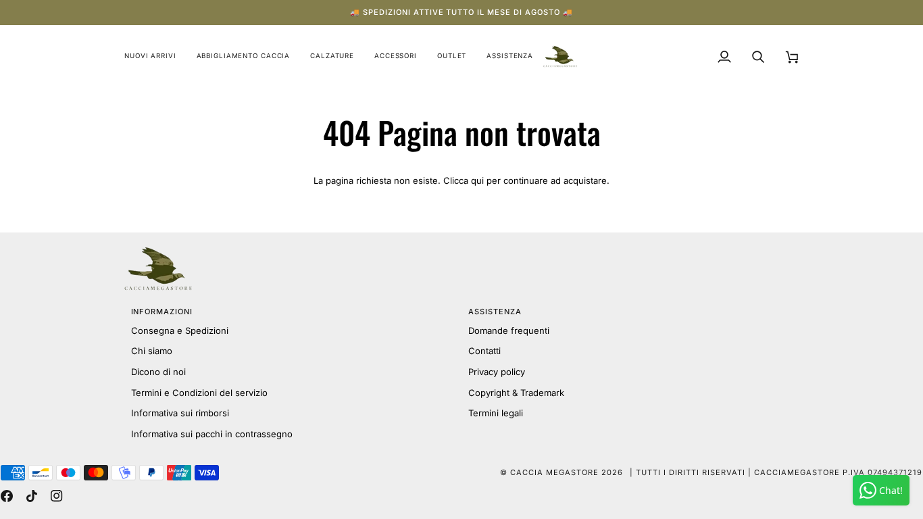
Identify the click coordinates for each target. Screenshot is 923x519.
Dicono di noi (158, 371)
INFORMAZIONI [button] (162, 311)
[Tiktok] (31, 496)
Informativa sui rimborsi (180, 412)
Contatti (484, 350)
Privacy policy (496, 371)
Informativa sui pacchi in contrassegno (212, 433)
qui (477, 180)
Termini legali (495, 412)
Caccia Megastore (554, 472)
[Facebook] (7, 496)
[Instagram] (57, 496)
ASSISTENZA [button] (495, 311)
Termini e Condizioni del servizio (199, 392)
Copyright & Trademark (516, 392)
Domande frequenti (508, 330)
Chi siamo (151, 350)
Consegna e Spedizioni (179, 330)
